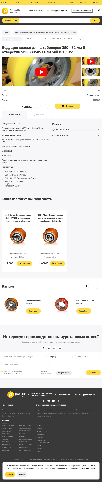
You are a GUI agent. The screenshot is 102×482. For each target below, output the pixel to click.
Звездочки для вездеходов (6, 432)
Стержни (39, 428)
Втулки (12, 447)
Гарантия (23, 410)
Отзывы (15, 410)
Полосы (21, 444)
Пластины (40, 448)
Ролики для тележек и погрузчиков (79, 413)
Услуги (4, 413)
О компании (5, 410)
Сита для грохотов (25, 450)
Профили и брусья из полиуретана (25, 440)
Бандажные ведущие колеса (44, 410)
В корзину (69, 106)
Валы (3, 436)
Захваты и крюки (7, 450)
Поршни (29, 444)
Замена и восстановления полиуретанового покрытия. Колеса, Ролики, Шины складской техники (45, 32)
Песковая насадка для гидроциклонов (43, 441)
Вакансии (11, 416)
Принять (10, 474)
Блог (3, 416)
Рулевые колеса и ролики (43, 416)
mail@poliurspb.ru (59, 11)
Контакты (12, 413)
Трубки (39, 431)
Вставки (4, 447)
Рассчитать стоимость (82, 11)
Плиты (39, 451)
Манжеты (22, 436)
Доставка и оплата (24, 413)
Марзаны (22, 433)
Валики (10, 436)
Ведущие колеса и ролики (12, 39)
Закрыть (22, 474)
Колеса (4, 425)
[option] (41, 72)
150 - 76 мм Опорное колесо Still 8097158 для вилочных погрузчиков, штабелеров (18, 218)
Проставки (40, 437)
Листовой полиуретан (5, 440)
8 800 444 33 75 (35, 11)
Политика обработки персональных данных (43, 459)
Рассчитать (92, 372)
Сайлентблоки (23, 447)
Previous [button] (86, 286)
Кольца (30, 425)
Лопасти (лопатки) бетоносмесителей (25, 429)
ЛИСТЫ (39, 445)
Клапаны (22, 425)
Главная (6, 32)
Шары (46, 431)
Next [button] (97, 286)
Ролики (11, 425)
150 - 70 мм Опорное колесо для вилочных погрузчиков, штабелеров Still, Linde (50, 218)
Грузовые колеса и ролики (84, 410)
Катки (4, 428)
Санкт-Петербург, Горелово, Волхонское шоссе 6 (42, 395)
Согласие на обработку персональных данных (74, 459)
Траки (10, 428)
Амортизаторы (6, 444)
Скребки (39, 425)
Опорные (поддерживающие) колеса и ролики (50, 413)
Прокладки (40, 434)
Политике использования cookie (82, 468)
